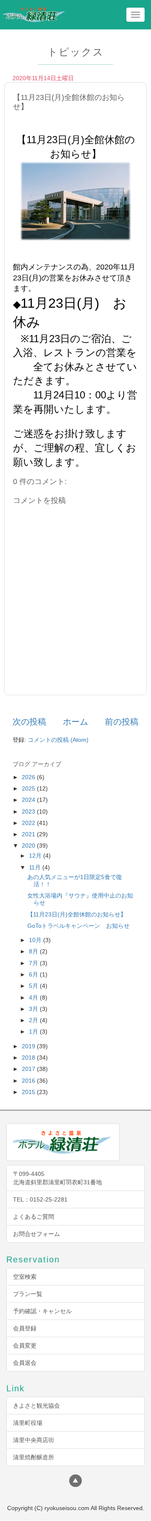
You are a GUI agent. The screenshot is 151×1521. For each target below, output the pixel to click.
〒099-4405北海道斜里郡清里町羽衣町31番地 (57, 1178)
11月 (35, 867)
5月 (34, 985)
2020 (29, 845)
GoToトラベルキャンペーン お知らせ (78, 925)
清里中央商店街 (33, 1440)
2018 (29, 1057)
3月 (34, 1008)
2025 (29, 788)
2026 (29, 777)
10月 (36, 940)
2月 (34, 1020)
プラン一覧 (27, 1294)
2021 (29, 834)
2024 (29, 799)
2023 (29, 811)
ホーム (75, 721)
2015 (29, 1092)
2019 (29, 1046)
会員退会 (24, 1362)
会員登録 (24, 1328)
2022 (29, 822)
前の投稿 (121, 721)
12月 (36, 855)
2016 (29, 1080)
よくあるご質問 (33, 1216)
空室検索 (24, 1276)
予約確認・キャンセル (42, 1311)
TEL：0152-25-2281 (40, 1199)
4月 (34, 997)
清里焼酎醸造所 (33, 1457)
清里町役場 (27, 1422)
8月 (34, 951)
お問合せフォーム (36, 1233)
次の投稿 (29, 721)
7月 (34, 963)
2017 (29, 1068)
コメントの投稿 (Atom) (58, 739)
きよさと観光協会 (36, 1405)
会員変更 (24, 1345)
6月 (34, 974)
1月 (34, 1031)
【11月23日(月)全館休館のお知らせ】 (76, 914)
